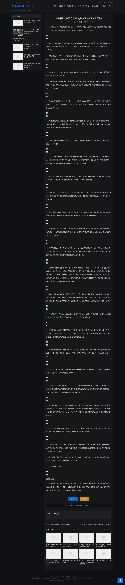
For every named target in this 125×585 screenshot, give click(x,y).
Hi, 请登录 (14, 2)
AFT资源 (56, 514)
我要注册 (21, 2)
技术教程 (86, 6)
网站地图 (63, 576)
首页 (55, 6)
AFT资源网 (17, 6)
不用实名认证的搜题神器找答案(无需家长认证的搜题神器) (95, 524)
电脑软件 (70, 6)
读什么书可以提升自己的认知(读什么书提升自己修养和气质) (53, 562)
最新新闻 (95, 6)
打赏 (84, 499)
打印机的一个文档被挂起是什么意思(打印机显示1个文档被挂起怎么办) (86, 562)
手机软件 (78, 6)
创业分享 (62, 6)
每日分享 (104, 6)
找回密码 (27, 2)
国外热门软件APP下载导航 (106, 2)
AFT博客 (19, 11)
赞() (92, 22)
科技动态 (24, 11)
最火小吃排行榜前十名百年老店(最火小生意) (58, 524)
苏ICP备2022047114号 (70, 576)
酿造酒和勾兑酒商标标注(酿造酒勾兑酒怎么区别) (79, 18)
